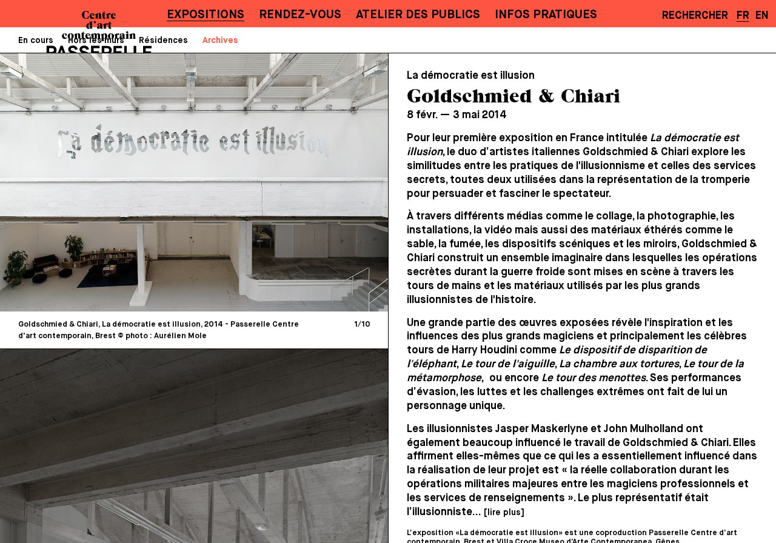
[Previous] (103, 182)
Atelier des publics (418, 15)
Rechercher (695, 15)
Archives (220, 40)
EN (762, 15)
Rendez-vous (300, 15)
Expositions (205, 15)
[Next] (285, 182)
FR (743, 15)
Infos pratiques (546, 15)
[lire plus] (504, 512)
